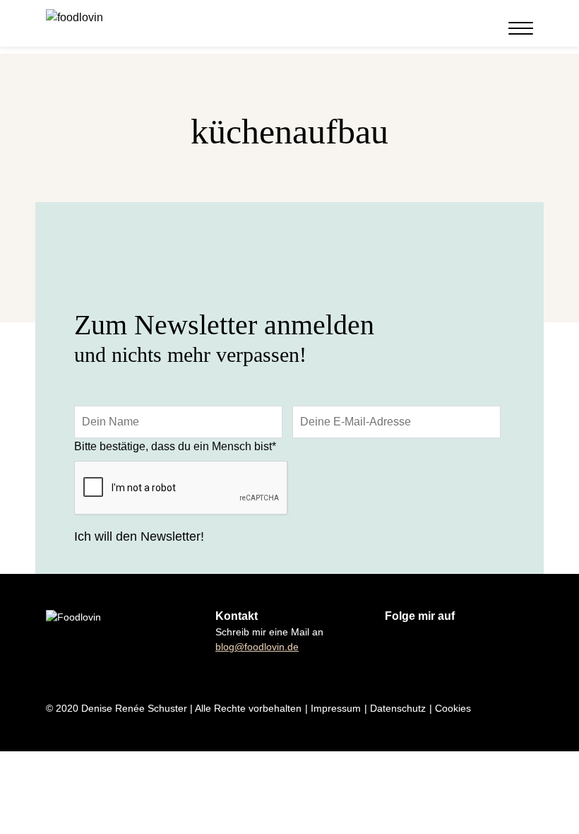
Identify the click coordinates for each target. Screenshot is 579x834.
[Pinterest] (478, 29)
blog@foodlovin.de (257, 646)
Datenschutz (398, 708)
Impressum (336, 708)
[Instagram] (444, 29)
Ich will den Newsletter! (139, 536)
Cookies (453, 708)
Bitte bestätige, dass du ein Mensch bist (175, 446)
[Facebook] (461, 29)
